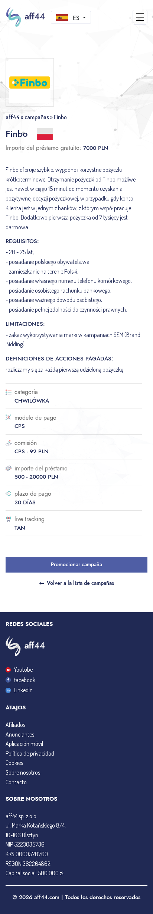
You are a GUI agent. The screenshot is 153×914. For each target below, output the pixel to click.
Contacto (16, 782)
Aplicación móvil (24, 743)
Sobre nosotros (23, 772)
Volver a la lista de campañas (80, 583)
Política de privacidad (30, 753)
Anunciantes (20, 734)
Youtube (23, 669)
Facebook (24, 680)
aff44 (13, 117)
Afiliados (15, 724)
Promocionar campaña (76, 564)
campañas (37, 117)
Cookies (14, 762)
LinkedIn (23, 690)
